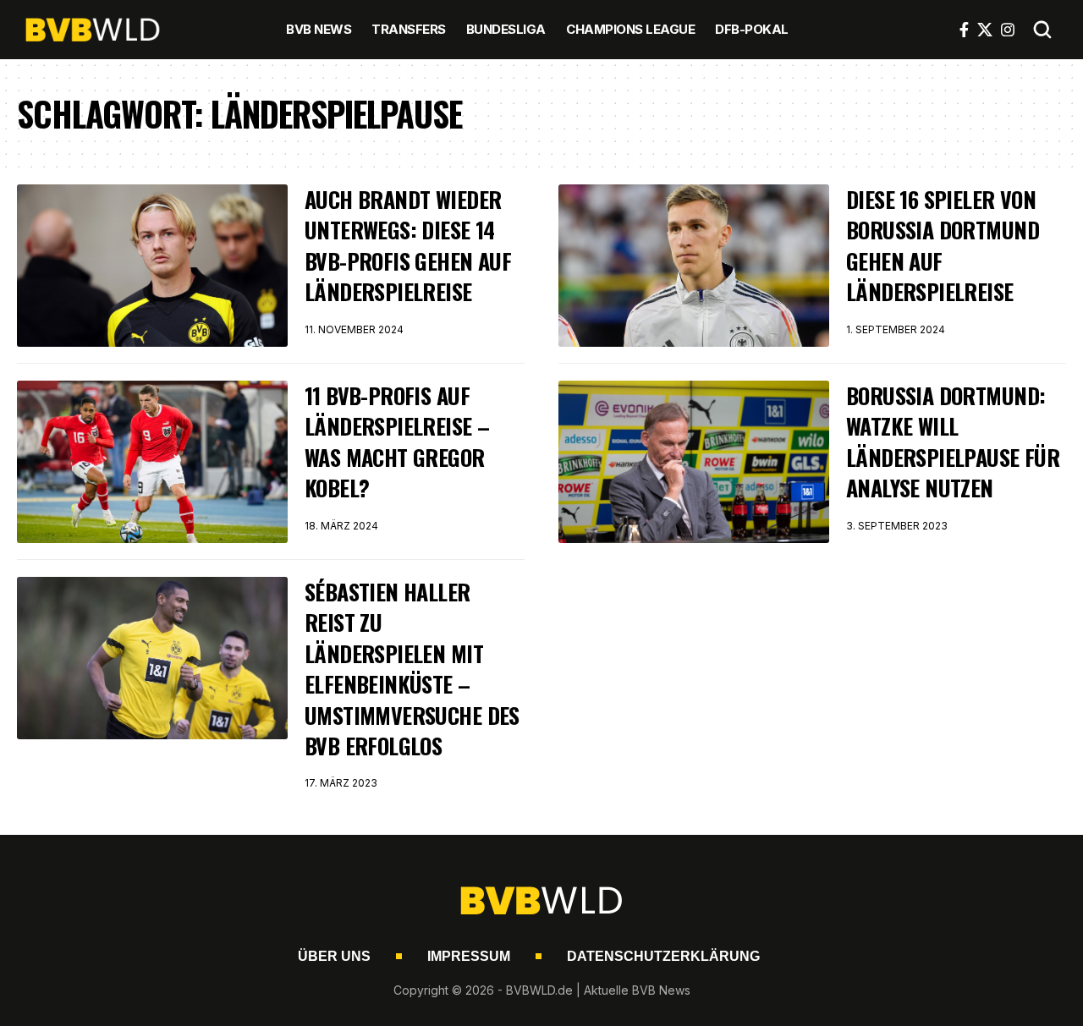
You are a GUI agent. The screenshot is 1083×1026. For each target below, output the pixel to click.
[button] (1042, 29)
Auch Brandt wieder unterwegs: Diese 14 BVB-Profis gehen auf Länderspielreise (408, 245)
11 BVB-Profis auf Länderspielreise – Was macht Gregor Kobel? (397, 441)
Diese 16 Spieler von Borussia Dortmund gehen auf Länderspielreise (942, 245)
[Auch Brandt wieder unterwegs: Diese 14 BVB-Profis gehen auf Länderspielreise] (152, 265)
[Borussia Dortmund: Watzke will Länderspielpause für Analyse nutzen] (693, 462)
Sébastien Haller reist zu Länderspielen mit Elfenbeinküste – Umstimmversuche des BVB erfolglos (412, 668)
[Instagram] (1008, 29)
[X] (985, 29)
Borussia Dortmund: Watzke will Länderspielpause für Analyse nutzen (952, 441)
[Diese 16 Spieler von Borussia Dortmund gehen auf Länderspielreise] (693, 265)
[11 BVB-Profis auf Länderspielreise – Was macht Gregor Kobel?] (152, 462)
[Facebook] (964, 29)
